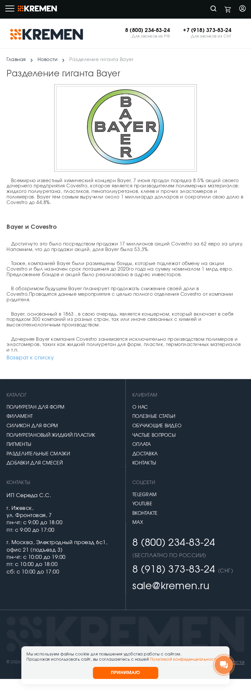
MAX (137, 522)
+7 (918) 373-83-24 (207, 30)
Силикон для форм (32, 426)
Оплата (141, 444)
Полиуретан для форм (35, 407)
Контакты (144, 463)
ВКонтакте (145, 513)
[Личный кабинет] (242, 9)
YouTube (142, 504)
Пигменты (19, 444)
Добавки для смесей (35, 463)
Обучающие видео (156, 426)
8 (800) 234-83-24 (147, 30)
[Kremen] (47, 34)
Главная (16, 59)
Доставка (145, 454)
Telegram (144, 495)
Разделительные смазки (38, 454)
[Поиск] (213, 9)
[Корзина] (228, 9)
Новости (48, 59)
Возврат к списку (30, 357)
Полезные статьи (153, 416)
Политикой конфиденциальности (184, 659)
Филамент (20, 416)
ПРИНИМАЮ (125, 672)
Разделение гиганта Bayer (101, 59)
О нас (140, 407)
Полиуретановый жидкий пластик (51, 435)
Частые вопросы (154, 435)
